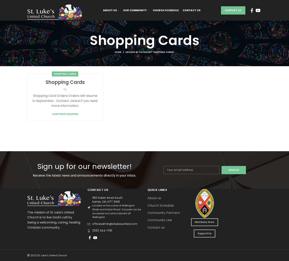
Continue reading (65, 114)
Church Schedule (160, 205)
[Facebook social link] (251, 10)
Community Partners (163, 213)
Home (118, 52)
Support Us (233, 10)
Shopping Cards (65, 74)
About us (154, 198)
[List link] (114, 207)
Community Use (159, 220)
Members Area (204, 222)
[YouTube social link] (258, 10)
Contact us (156, 227)
